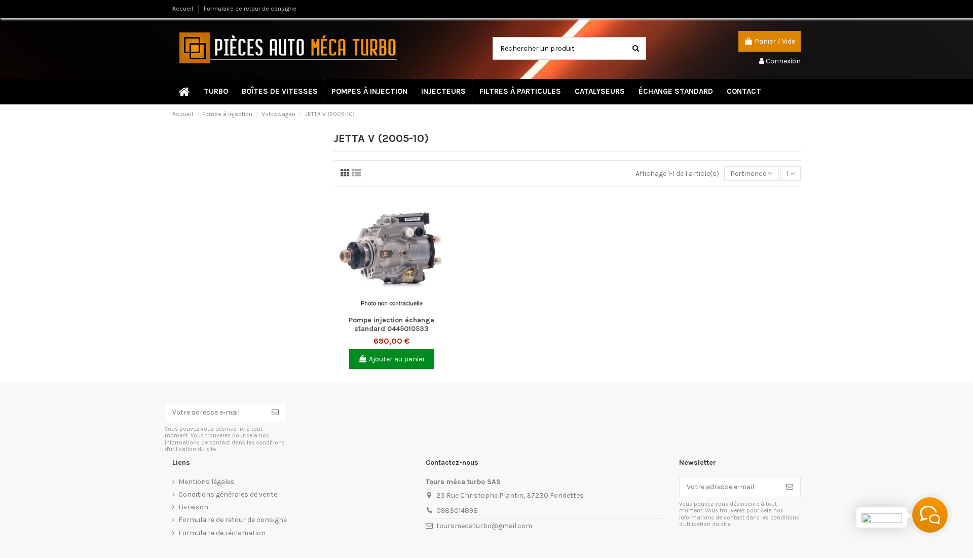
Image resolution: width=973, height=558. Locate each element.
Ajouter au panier (397, 359)
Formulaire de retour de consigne (250, 8)
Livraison (193, 507)
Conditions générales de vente (227, 494)
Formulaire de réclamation (222, 533)
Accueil (183, 8)
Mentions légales (206, 481)
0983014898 (457, 510)
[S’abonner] (275, 412)
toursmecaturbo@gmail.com (484, 526)
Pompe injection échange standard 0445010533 (391, 324)
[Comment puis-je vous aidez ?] (930, 515)
